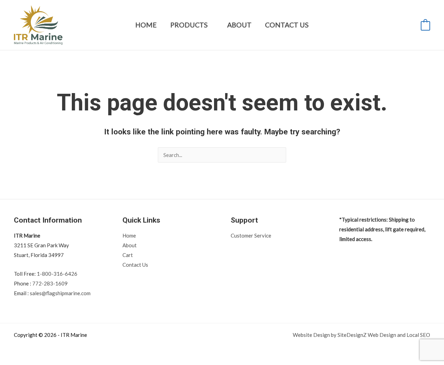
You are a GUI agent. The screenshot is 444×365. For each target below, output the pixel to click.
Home (146, 25)
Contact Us (287, 25)
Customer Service (251, 235)
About (239, 25)
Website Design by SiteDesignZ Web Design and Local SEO (361, 335)
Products (189, 25)
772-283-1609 (50, 283)
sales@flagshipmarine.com (60, 293)
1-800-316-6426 (57, 274)
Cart (127, 255)
